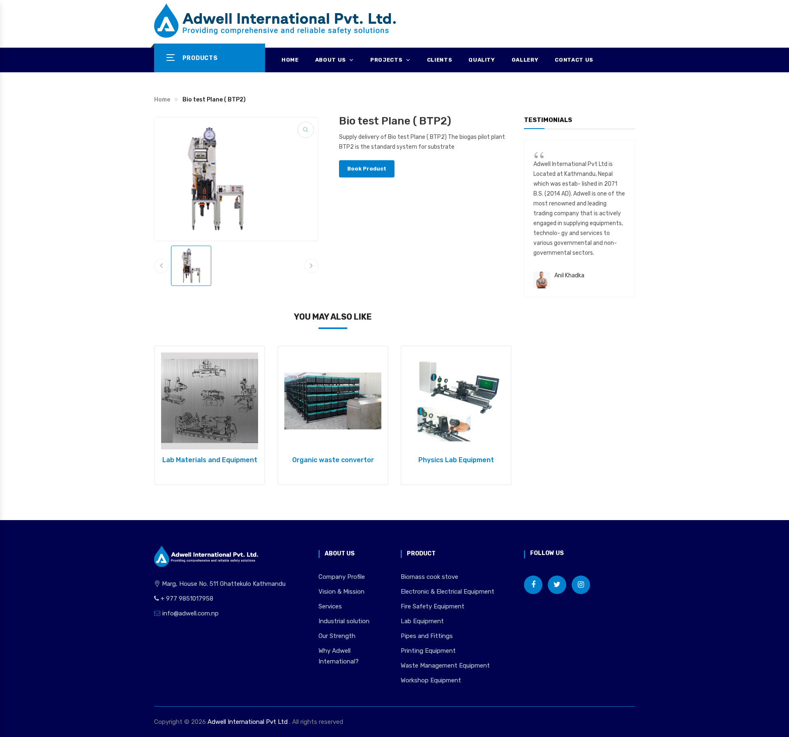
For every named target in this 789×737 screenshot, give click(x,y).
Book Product (366, 169)
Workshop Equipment (431, 680)
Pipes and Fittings (427, 636)
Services (330, 606)
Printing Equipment (428, 650)
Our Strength (336, 636)
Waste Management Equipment (445, 665)
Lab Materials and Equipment (209, 460)
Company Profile (341, 576)
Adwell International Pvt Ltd (248, 721)
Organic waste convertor (333, 460)
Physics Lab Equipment (456, 460)
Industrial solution (343, 621)
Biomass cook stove (429, 576)
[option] (209, 415)
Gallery (525, 60)
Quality (481, 60)
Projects (387, 60)
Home (290, 60)
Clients (439, 60)
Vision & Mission (341, 591)
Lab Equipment (422, 621)
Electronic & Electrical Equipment (447, 591)
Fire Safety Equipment (432, 606)
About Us (331, 60)
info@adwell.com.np (190, 613)
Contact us (574, 60)
